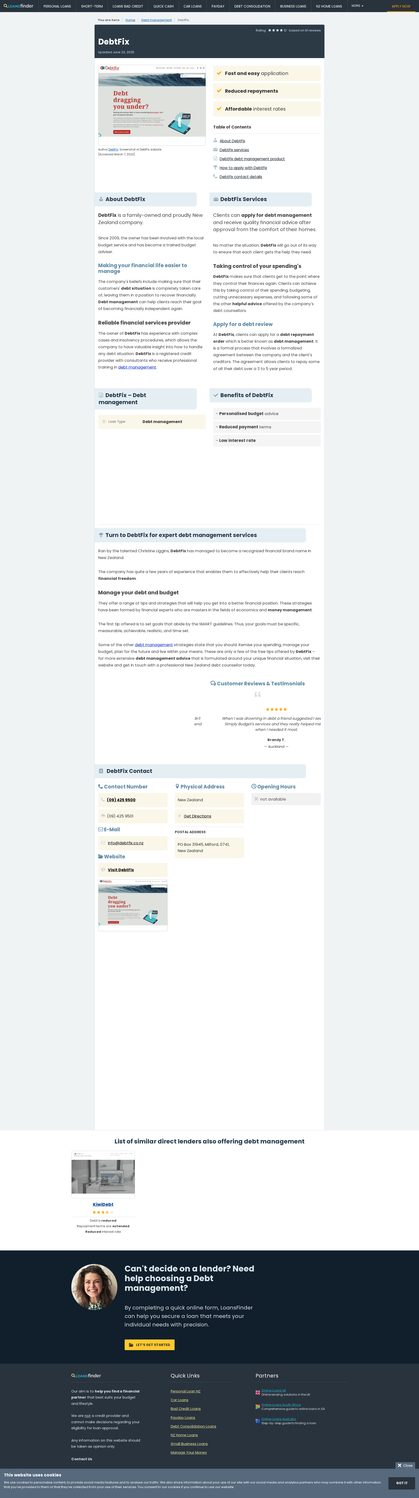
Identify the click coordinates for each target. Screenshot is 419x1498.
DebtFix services (234, 149)
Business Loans (293, 6)
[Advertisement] (267, 484)
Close (407, 1465)
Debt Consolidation (252, 6)
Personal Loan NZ (186, 1391)
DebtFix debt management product (252, 158)
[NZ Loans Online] (19, 6)
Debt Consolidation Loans (193, 1426)
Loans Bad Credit (128, 6)
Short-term (92, 6)
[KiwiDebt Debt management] (103, 1174)
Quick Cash (163, 6)
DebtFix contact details (241, 176)
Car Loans (193, 6)
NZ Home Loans (329, 6)
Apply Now (401, 6)
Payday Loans (183, 1417)
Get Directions (197, 816)
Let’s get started (153, 1344)
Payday (218, 6)
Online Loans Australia (278, 1419)
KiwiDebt (103, 1204)
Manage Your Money (189, 1452)
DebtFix (113, 149)
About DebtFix (232, 141)
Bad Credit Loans (186, 1408)
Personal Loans (57, 6)
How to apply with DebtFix (243, 167)
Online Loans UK (273, 1390)
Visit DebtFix (121, 870)
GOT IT (402, 1483)
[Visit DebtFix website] (133, 906)
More (356, 6)
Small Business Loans (189, 1443)
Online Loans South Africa (281, 1405)
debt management (137, 367)
